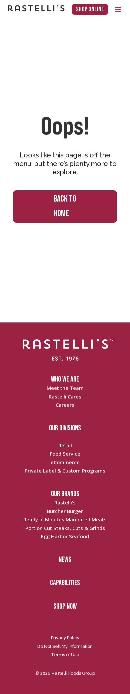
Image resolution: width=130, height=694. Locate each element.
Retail (65, 445)
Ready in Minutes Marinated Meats (65, 519)
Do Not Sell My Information (65, 646)
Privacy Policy (65, 637)
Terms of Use (65, 654)
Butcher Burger (65, 511)
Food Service (65, 453)
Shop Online (90, 9)
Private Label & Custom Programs (65, 470)
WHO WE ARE (65, 379)
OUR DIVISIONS (65, 428)
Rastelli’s (65, 502)
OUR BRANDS (65, 493)
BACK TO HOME (65, 206)
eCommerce (65, 462)
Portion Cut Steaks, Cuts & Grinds (65, 528)
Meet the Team (65, 388)
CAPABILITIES (65, 582)
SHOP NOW (65, 606)
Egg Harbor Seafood (65, 536)
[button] (118, 9)
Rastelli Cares (65, 396)
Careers (65, 404)
